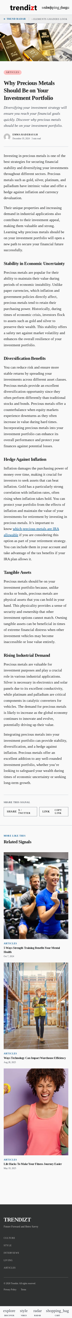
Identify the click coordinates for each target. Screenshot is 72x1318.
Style (8, 1245)
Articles (12, 72)
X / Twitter (18, 811)
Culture (9, 1238)
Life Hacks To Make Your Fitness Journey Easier (33, 1164)
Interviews (11, 1253)
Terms (23, 1289)
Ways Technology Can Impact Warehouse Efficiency (35, 1058)
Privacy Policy (10, 1289)
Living (8, 1260)
